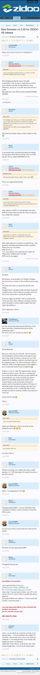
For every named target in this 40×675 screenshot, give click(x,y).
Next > (31, 40)
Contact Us (33, 668)
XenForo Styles (31, 672)
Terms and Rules (26, 671)
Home (4, 17)
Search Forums (6, 20)
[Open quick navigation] (37, 25)
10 (27, 40)
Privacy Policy (35, 671)
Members (24, 17)
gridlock (11, 626)
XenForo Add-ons (21, 672)
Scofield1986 (13, 45)
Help (38, 668)
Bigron (11, 463)
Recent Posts (15, 20)
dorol (4, 102)
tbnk (10, 438)
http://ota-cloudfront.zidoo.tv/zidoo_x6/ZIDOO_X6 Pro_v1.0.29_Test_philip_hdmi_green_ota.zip (16, 587)
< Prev (3, 40)
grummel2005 (13, 411)
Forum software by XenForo (8, 671)
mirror (11, 62)
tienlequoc (12, 109)
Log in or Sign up (32, 1)
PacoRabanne (13, 319)
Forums (17, 18)
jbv (10, 268)
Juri (10, 574)
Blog (10, 17)
